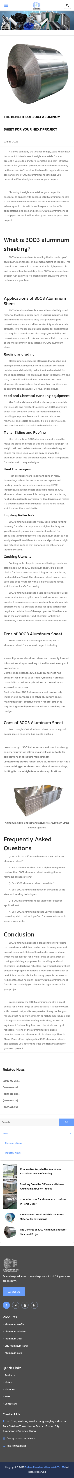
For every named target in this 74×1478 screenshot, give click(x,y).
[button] (37, 1133)
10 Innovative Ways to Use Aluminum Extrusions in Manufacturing (40, 1171)
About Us (14, 1292)
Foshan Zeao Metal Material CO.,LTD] (45, 1467)
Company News (13, 1143)
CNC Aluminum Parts (16, 1346)
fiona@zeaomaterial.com (21, 1438)
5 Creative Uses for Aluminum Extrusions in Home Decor (43, 1202)
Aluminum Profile (14, 1324)
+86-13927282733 (16, 1446)
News (5, 1133)
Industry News (13, 1153)
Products (10, 1375)
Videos (9, 1382)
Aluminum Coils (13, 1353)
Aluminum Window (15, 1331)
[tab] (37, 1133)
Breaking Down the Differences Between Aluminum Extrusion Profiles (42, 1186)
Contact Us (11, 1404)
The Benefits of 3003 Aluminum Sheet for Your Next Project (43, 1232)
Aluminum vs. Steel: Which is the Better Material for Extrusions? (42, 1217)
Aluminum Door (13, 1339)
